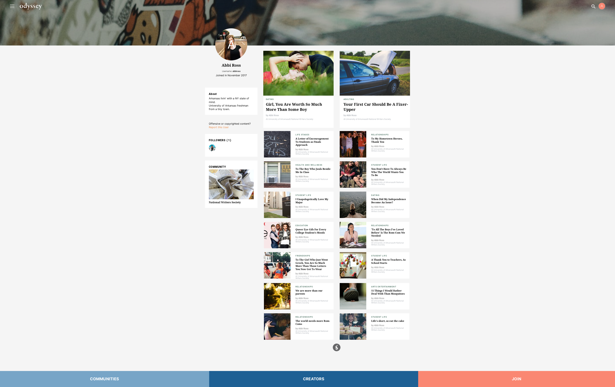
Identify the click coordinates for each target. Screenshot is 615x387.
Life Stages (302, 135)
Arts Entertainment (383, 287)
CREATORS (313, 379)
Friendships (302, 256)
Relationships (380, 135)
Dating (270, 99)
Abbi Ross (274, 115)
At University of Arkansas (277, 119)
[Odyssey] (31, 6)
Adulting (349, 99)
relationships (380, 225)
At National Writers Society (301, 119)
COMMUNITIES (104, 379)
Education (301, 225)
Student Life (379, 165)
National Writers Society (225, 202)
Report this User (219, 127)
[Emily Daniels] (212, 147)
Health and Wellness (308, 165)
